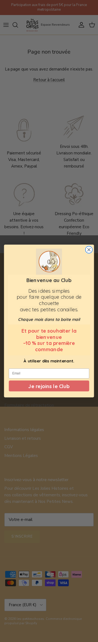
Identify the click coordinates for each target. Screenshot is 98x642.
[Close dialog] (89, 249)
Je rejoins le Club (48, 386)
